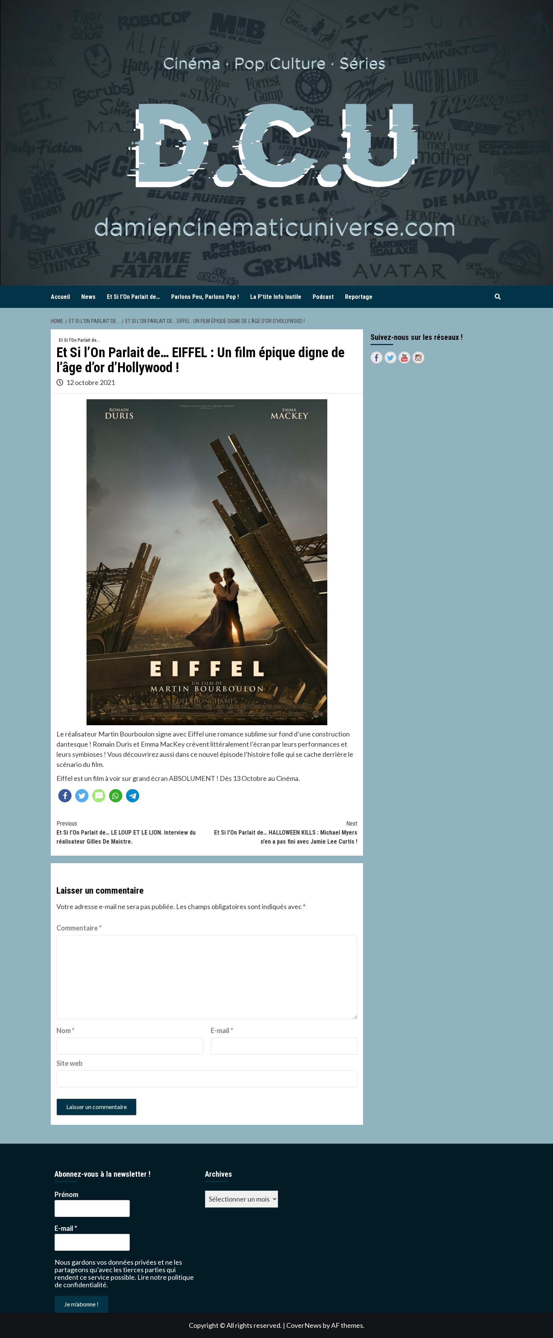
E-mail (222, 1030)
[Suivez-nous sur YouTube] (404, 358)
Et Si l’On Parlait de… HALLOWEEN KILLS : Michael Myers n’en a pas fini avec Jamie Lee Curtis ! (285, 832)
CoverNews (304, 1325)
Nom (65, 1030)
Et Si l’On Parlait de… (133, 296)
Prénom (66, 1194)
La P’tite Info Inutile (275, 296)
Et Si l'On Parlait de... (79, 340)
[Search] (497, 297)
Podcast (323, 296)
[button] (64, 795)
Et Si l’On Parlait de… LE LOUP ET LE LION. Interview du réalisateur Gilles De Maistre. (126, 832)
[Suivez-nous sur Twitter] (390, 358)
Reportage (358, 296)
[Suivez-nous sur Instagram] (418, 358)
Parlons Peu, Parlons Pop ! (205, 296)
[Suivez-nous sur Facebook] (377, 358)
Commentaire (79, 928)
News (88, 296)
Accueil (60, 296)
